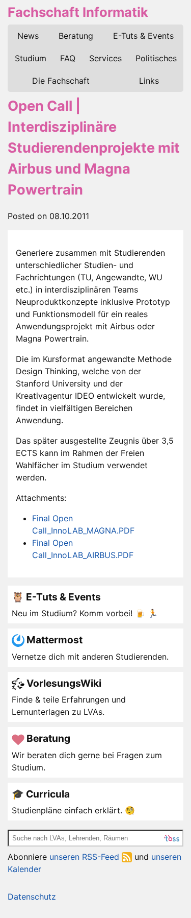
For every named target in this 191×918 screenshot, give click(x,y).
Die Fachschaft (61, 81)
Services (105, 58)
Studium (30, 58)
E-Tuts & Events (143, 36)
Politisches (156, 58)
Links (149, 81)
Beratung (76, 36)
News (28, 36)
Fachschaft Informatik (78, 12)
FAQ (67, 58)
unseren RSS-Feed (85, 857)
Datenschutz (32, 896)
